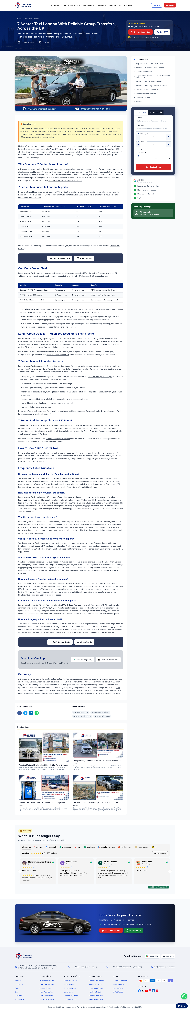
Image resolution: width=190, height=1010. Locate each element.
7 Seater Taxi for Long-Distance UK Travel (151, 86)
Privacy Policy (118, 984)
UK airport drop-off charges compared (100, 690)
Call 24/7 (162, 32)
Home (19, 19)
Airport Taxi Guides (32, 19)
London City (107, 543)
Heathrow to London (96, 981)
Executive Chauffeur (47, 984)
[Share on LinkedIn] (31, 713)
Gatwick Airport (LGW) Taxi (100, 712)
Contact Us (19, 984)
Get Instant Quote (111, 930)
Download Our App (143, 98)
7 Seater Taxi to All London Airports (149, 82)
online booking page (62, 453)
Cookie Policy (118, 988)
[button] (38, 847)
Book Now (169, 5)
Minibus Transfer (46, 988)
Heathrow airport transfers (96, 152)
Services (100, 5)
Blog (16, 992)
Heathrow (75, 543)
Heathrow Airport (70, 981)
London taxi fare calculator (29, 198)
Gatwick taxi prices (47, 595)
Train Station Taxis (46, 996)
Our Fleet (18, 996)
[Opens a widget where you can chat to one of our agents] (182, 1006)
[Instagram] (150, 990)
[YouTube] (146, 990)
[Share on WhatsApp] (37, 713)
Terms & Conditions (120, 981)
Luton (90, 543)
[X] (143, 990)
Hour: (144, 159)
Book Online (19, 999)
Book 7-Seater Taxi (61, 258)
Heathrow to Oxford (96, 999)
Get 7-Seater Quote (61, 642)
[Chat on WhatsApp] (184, 996)
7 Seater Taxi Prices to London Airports (150, 68)
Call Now (157, 5)
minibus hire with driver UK (58, 355)
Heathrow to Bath (95, 992)
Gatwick (83, 543)
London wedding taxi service (58, 438)
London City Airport (71, 996)
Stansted (97, 543)
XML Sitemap (118, 992)
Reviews (112, 5)
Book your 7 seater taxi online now (79, 693)
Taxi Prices (87, 5)
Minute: (162, 159)
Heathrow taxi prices (27, 595)
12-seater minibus (115, 341)
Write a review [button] (160, 853)
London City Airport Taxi (93, 369)
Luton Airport (68, 992)
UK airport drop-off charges (100, 376)
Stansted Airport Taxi (56, 369)
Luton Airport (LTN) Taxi (102, 716)
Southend (22, 546)
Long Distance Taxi (46, 992)
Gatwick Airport (69, 984)
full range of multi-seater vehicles (55, 273)
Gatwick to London (95, 984)
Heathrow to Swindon (96, 996)
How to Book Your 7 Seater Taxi (147, 90)
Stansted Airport (70, 988)
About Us (55, 5)
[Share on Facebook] (19, 713)
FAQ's (17, 988)
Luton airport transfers (36, 155)
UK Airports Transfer (47, 981)
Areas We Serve (125, 5)
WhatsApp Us (86, 258)
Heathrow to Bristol (96, 988)
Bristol (104, 428)
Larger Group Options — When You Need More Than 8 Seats (153, 77)
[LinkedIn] (153, 990)
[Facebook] (139, 990)
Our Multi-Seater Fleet (144, 72)
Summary (139, 101)
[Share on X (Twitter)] (25, 713)
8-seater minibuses (106, 273)
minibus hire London (92, 352)
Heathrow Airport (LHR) (80, 712)
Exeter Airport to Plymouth (95, 431)
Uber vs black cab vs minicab (57, 690)
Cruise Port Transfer (47, 999)
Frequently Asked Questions (146, 94)
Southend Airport (70, 999)
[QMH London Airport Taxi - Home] (24, 956)
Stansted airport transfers (61, 155)
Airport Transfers (71, 5)
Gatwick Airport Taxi (37, 369)
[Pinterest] (157, 990)
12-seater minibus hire (96, 608)
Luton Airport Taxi (73, 369)
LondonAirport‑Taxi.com (51, 128)
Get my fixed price (140, 32)
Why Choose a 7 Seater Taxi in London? (150, 64)
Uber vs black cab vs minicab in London (65, 180)
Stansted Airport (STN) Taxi (82, 716)
